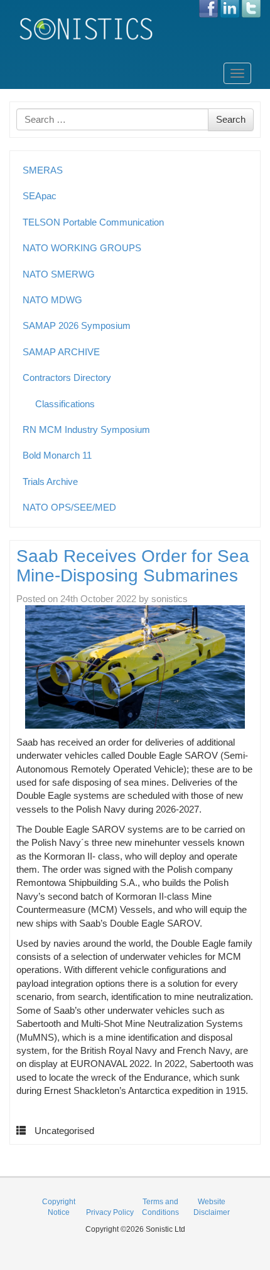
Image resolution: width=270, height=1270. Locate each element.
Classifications (65, 403)
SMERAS (43, 170)
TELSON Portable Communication (93, 222)
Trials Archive (50, 481)
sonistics (169, 598)
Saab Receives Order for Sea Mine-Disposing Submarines (132, 565)
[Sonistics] (87, 28)
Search (231, 119)
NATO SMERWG (59, 274)
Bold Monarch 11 (57, 455)
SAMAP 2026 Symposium (77, 325)
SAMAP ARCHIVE (61, 351)
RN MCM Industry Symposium (86, 429)
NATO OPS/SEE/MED (69, 507)
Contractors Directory (67, 377)
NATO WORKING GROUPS (82, 247)
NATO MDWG (52, 299)
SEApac (40, 195)
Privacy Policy (110, 1212)
